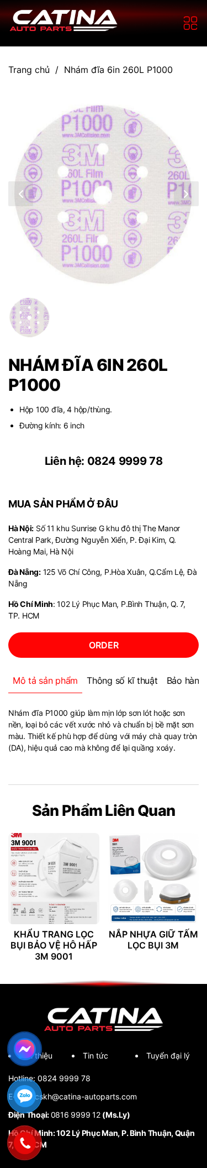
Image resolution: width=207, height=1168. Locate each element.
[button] (20, 193)
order (104, 645)
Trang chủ (29, 69)
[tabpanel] (103, 730)
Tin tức (95, 1055)
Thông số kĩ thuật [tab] (122, 680)
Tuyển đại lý (168, 1055)
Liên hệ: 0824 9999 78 (104, 461)
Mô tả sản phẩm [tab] (45, 680)
